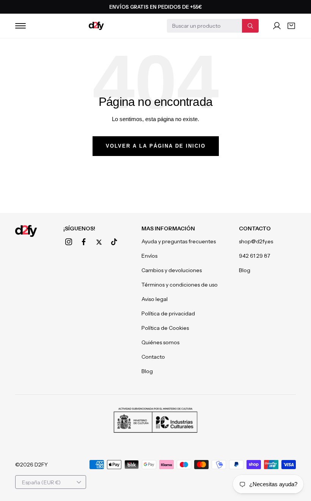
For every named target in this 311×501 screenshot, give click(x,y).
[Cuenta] (276, 25)
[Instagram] (68, 241)
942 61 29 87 (254, 255)
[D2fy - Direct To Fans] (96, 26)
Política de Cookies (165, 328)
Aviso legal (154, 299)
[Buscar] (250, 26)
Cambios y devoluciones (171, 270)
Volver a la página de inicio (156, 146)
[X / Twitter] (99, 242)
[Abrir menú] (20, 26)
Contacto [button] (255, 228)
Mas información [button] (168, 228)
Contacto (153, 356)
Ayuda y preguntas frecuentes (178, 241)
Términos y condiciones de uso (179, 284)
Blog (147, 371)
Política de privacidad (168, 313)
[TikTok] (114, 241)
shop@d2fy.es (256, 241)
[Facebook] (84, 241)
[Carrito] (291, 25)
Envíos (149, 255)
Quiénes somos (160, 342)
